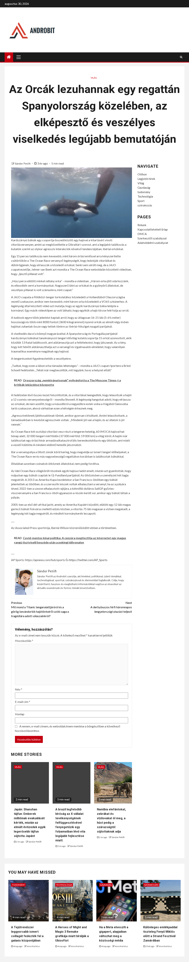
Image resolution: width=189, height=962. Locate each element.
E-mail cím (22, 701)
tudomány (144, 192)
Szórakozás (151, 884)
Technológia (145, 196)
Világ (94, 77)
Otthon (142, 174)
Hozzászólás (24, 640)
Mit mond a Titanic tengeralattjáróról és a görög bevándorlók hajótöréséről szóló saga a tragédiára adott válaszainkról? (40, 609)
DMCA (142, 234)
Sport (141, 201)
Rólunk (142, 225)
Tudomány (18, 884)
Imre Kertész (33, 946)
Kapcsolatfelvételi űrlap (153, 229)
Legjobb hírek (146, 178)
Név (18, 689)
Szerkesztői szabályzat (152, 238)
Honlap (19, 714)
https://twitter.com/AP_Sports (88, 560)
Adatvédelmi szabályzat (153, 242)
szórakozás (145, 205)
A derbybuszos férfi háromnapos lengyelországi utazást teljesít (111, 607)
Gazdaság (144, 187)
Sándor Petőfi (23, 163)
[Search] (181, 56)
